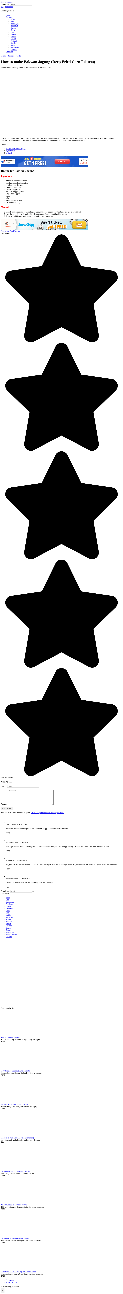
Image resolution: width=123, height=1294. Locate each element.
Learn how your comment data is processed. (47, 813)
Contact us (10, 1280)
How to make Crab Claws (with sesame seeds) (18, 1272)
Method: (9, 153)
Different (9, 52)
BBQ (13, 19)
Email (4, 786)
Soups (13, 45)
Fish (12, 32)
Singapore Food (7, 7)
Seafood (14, 41)
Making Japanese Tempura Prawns (14, 1205)
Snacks (13, 43)
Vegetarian (15, 47)
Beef (12, 21)
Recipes (9, 17)
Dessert (13, 28)
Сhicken (14, 50)
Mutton (13, 37)
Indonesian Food (7, 231)
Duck (13, 30)
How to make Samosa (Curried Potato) (15, 1071)
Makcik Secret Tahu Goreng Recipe (14, 1104)
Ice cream (14, 34)
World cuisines (11, 934)
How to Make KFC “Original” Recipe (15, 1171)
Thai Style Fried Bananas (10, 1037)
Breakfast (14, 26)
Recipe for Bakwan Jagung (16, 149)
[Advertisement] (61, 956)
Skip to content (6, 2)
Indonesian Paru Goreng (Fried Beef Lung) (17, 1138)
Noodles (9, 921)
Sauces (13, 39)
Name (4, 782)
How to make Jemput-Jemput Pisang (15, 1238)
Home (8, 15)
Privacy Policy (11, 1282)
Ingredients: (10, 151)
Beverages (14, 24)
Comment (4, 804)
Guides (8, 915)
